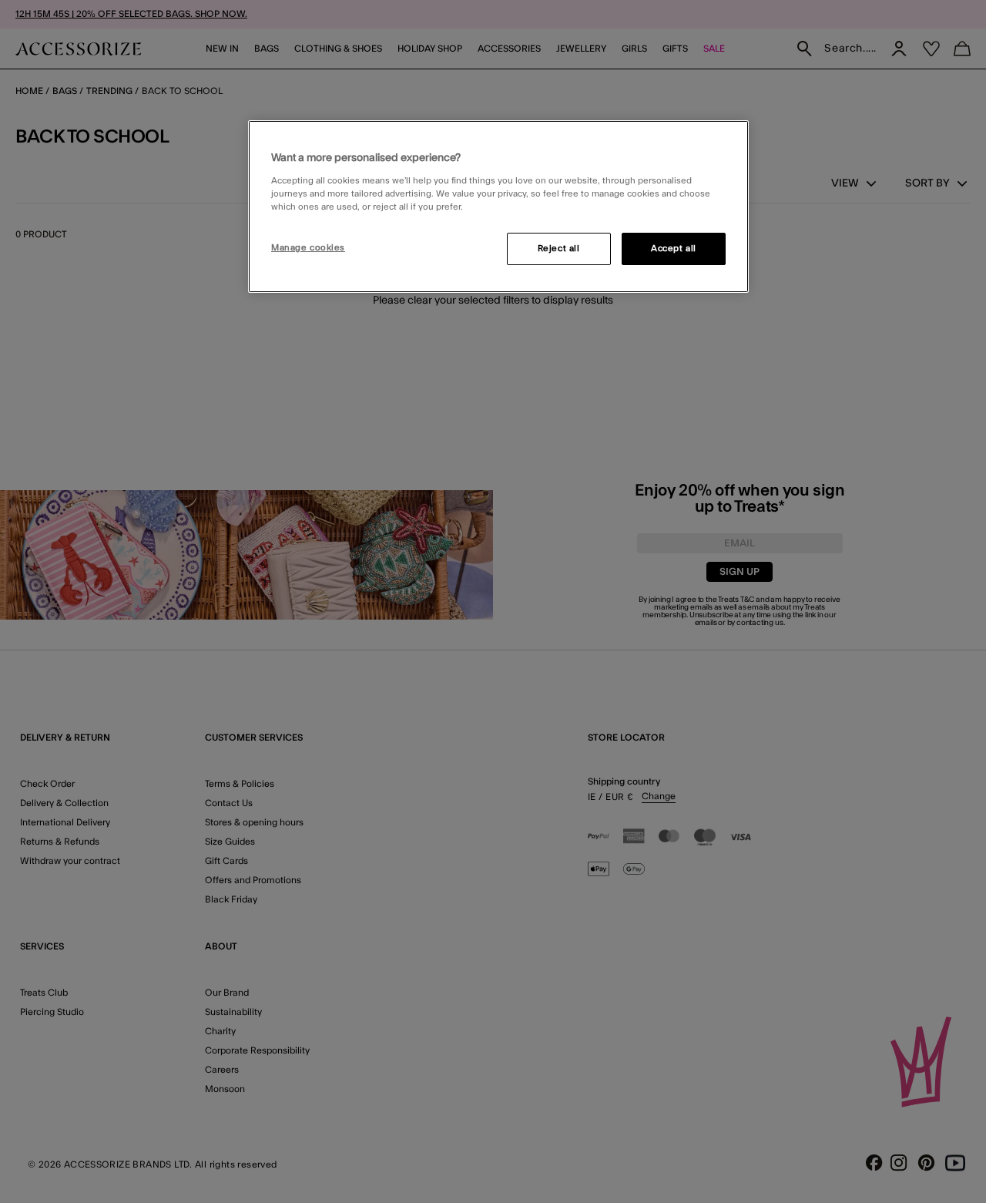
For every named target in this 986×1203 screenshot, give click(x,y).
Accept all (673, 248)
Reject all (559, 248)
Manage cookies (308, 248)
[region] (498, 206)
